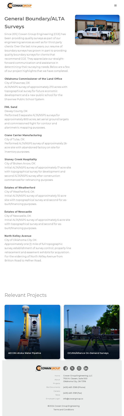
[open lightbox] (97, 29)
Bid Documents (53, 387)
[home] (19, 5)
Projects (56, 383)
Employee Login (53, 398)
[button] (115, 5)
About (57, 379)
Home (57, 376)
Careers (57, 391)
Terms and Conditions (63, 409)
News (57, 395)
